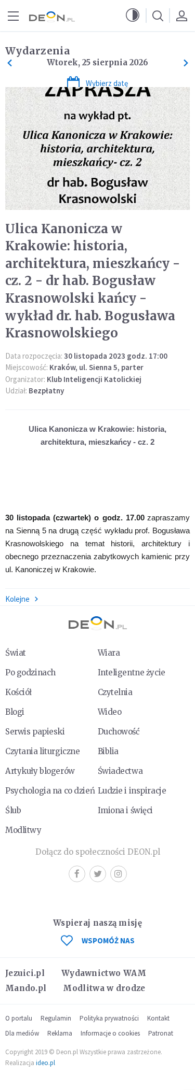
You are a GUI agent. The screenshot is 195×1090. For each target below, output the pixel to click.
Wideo (110, 712)
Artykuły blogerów (40, 771)
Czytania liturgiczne (42, 751)
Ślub (13, 810)
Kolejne (17, 599)
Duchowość (119, 732)
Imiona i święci (125, 810)
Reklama (59, 1033)
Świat (15, 653)
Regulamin (56, 1018)
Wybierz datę (107, 83)
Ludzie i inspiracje (132, 791)
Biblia (108, 751)
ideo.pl (45, 1062)
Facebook (77, 874)
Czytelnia (115, 692)
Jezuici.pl (25, 973)
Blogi (14, 712)
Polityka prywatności (109, 1018)
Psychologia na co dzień (50, 791)
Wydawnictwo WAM (104, 973)
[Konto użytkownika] (181, 15)
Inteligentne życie (131, 672)
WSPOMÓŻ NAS (108, 940)
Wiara (109, 653)
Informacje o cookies (110, 1033)
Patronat (160, 1033)
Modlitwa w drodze (104, 988)
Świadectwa (120, 771)
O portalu (18, 1018)
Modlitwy (23, 830)
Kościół (18, 692)
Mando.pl (25, 988)
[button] (132, 15)
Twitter (97, 874)
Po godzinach (30, 672)
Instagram (118, 874)
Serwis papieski (35, 732)
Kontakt (158, 1018)
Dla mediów (22, 1033)
